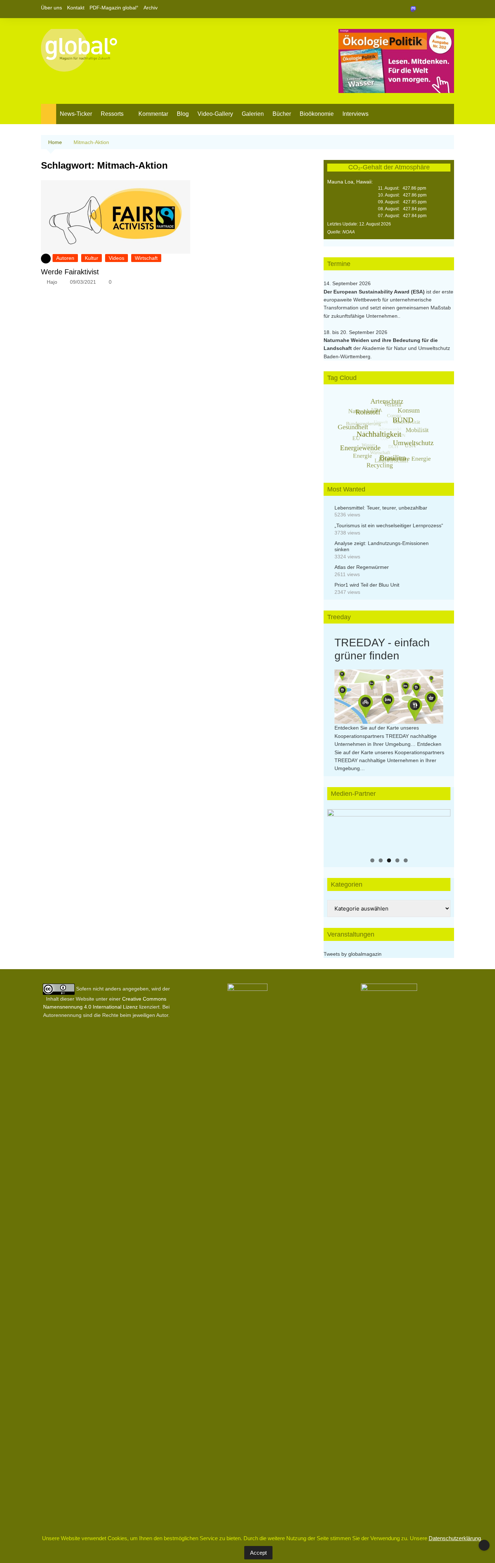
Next (441, 829)
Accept (258, 1553)
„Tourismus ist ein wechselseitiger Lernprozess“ (388, 525)
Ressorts (112, 114)
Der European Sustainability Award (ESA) (375, 292)
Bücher (282, 114)
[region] (388, 831)
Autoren (65, 258)
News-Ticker (76, 114)
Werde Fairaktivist (70, 272)
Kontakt (75, 7)
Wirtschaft (146, 258)
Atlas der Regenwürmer (361, 567)
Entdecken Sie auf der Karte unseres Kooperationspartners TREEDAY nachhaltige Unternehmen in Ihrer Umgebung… (385, 736)
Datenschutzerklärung (455, 1538)
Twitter (436, 9)
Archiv (150, 7)
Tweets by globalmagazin (353, 954)
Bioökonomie (317, 114)
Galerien (253, 114)
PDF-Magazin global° (114, 7)
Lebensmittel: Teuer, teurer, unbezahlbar (380, 508)
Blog (183, 114)
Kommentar (153, 114)
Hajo (52, 282)
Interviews (355, 114)
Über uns (51, 7)
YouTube (448, 9)
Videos (116, 258)
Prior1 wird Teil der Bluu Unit (366, 585)
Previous (336, 829)
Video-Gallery (215, 114)
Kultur (91, 258)
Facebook (424, 9)
